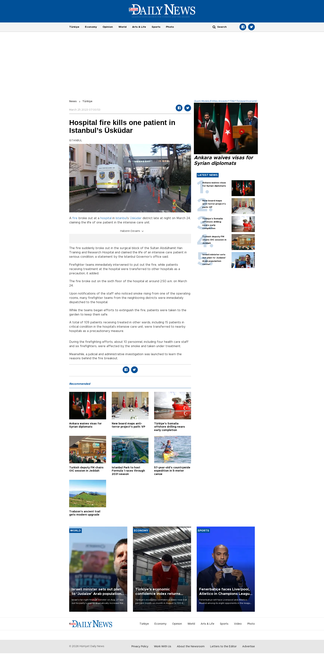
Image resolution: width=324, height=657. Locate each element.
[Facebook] (242, 27)
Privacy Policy (139, 646)
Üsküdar (136, 218)
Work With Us (162, 646)
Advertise (248, 646)
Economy (91, 27)
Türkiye (74, 27)
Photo (170, 27)
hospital (106, 218)
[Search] (214, 26)
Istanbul (121, 218)
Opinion (108, 27)
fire (74, 218)
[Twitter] (251, 27)
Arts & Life (139, 27)
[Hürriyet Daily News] (162, 11)
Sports (156, 27)
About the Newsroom (191, 646)
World (122, 27)
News (73, 101)
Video (238, 624)
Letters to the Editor (223, 646)
